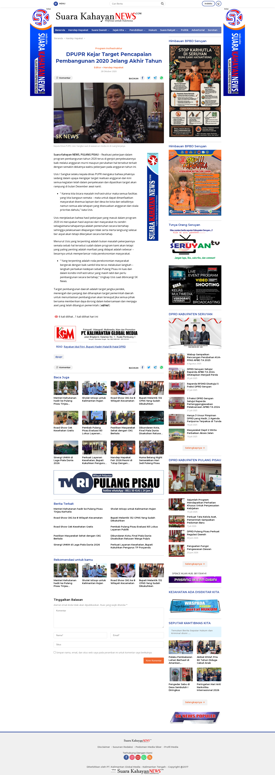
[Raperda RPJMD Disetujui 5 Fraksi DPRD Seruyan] (177, 388)
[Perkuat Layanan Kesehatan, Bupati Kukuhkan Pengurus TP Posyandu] (94, 447)
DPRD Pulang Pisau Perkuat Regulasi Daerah (203, 533)
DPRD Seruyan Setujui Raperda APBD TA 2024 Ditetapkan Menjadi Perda (202, 372)
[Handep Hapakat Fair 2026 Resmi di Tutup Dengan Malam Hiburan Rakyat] (123, 447)
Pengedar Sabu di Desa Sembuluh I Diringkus (179, 687)
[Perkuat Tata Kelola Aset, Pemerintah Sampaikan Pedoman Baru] (177, 521)
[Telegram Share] (155, 78)
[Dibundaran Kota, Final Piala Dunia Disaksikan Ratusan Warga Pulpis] (151, 418)
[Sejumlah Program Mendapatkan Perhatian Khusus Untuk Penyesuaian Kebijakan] (177, 504)
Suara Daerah (99, 30)
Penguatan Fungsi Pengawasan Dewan (199, 547)
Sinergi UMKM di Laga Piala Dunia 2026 (63, 460)
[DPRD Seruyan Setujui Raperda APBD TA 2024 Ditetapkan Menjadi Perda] (177, 374)
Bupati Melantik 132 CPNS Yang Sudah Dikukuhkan (150, 400)
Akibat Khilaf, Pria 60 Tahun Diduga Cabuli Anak (207, 660)
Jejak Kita (118, 30)
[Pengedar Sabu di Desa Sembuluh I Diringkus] (181, 674)
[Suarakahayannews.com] (98, 16)
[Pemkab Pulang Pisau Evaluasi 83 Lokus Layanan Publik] (94, 418)
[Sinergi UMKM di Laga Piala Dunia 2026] (66, 447)
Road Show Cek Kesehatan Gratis (64, 429)
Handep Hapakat (78, 30)
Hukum (153, 30)
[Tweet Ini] (148, 78)
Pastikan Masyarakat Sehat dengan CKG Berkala (123, 430)
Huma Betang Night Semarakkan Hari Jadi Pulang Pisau (150, 460)
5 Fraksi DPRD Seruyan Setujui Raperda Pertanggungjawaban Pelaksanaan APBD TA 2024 (203, 403)
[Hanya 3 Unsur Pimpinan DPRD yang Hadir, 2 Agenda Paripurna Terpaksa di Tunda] (177, 420)
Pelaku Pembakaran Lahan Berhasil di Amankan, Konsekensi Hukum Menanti (180, 660)
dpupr (58, 356)
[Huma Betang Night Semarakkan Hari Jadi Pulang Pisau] (151, 447)
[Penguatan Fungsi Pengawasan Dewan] (177, 551)
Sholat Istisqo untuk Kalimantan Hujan (94, 399)
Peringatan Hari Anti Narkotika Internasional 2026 (209, 687)
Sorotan (212, 30)
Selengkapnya (194, 447)
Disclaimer (104, 747)
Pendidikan (136, 30)
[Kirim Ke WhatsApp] (161, 78)
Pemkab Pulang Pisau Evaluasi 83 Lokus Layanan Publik (92, 430)
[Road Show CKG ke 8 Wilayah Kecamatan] (123, 388)
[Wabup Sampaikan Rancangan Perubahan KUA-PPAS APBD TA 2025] (177, 359)
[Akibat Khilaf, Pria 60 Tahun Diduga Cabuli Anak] (209, 647)
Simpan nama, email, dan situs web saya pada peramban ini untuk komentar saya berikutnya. (104, 652)
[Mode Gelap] (218, 3)
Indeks (208, 3)
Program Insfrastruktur (108, 48)
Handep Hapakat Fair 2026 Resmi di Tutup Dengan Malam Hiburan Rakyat (121, 460)
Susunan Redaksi (123, 747)
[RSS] (149, 757)
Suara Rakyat (167, 30)
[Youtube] (138, 757)
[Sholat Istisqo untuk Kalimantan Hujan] (94, 388)
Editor (97, 67)
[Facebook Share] (142, 78)
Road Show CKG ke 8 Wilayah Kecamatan (123, 399)
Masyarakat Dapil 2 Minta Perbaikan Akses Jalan (202, 431)
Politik (184, 30)
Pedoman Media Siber (149, 747)
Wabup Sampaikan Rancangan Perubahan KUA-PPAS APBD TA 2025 (204, 357)
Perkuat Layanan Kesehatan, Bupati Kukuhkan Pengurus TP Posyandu (94, 460)
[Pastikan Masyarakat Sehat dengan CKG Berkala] (123, 418)
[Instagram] (132, 757)
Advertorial (198, 30)
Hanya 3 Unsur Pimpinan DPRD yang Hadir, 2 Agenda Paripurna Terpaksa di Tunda (204, 418)
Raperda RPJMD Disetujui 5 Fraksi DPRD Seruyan (203, 385)
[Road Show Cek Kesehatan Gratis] (66, 418)
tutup (48, 9)
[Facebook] (126, 757)
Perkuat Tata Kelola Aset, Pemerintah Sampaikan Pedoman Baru (202, 519)
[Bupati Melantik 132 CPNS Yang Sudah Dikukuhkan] (151, 388)
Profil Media (171, 747)
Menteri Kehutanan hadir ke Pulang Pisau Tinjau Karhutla (65, 400)
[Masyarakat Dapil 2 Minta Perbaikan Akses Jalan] (177, 435)
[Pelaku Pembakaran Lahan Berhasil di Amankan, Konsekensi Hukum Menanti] (181, 647)
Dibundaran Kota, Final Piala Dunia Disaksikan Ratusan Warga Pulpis (150, 430)
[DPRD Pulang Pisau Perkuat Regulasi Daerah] (177, 536)
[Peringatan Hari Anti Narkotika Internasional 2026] (209, 674)
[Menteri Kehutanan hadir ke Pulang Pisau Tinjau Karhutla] (66, 388)
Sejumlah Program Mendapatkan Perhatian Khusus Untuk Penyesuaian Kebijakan (203, 504)
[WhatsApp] (143, 757)
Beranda (60, 30)
